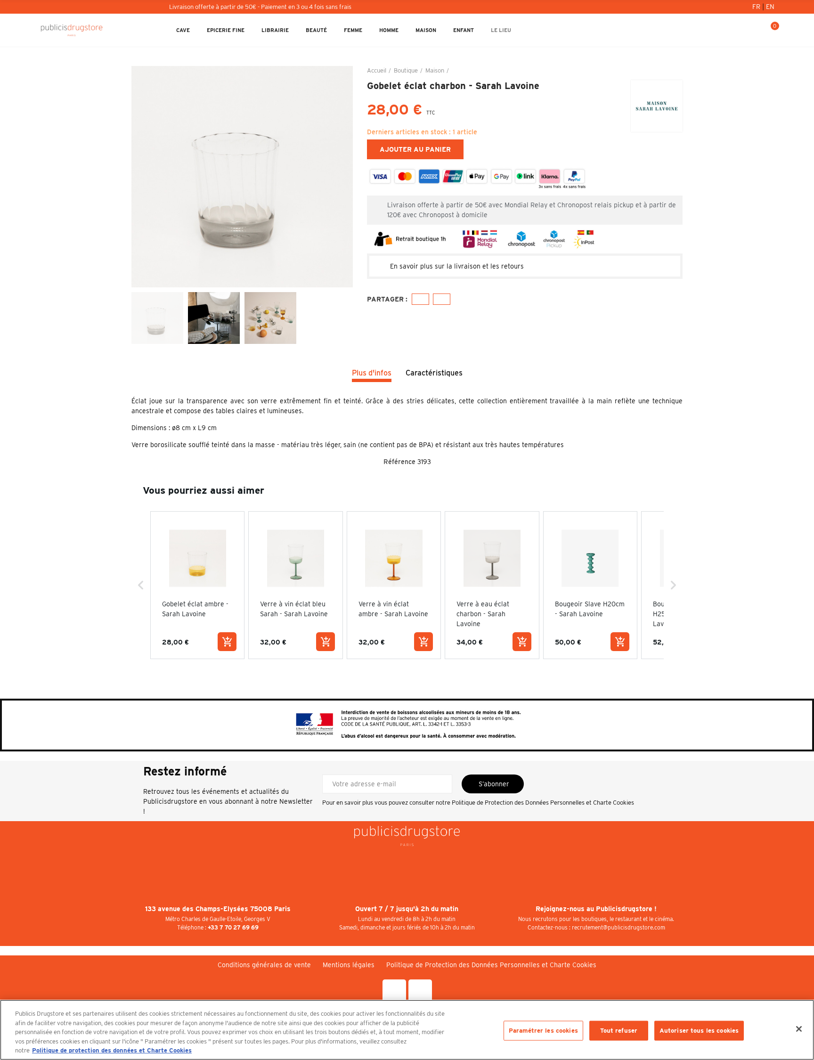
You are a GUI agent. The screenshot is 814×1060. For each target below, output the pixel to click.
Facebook (420, 299)
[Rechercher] (739, 30)
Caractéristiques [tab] (434, 372)
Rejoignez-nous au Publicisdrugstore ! (596, 909)
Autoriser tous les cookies (699, 1030)
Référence (399, 461)
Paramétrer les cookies (543, 1030)
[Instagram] (420, 991)
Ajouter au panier (415, 149)
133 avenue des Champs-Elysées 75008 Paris (218, 909)
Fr (757, 6)
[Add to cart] (227, 641)
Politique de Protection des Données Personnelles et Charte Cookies (543, 802)
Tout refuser (619, 1030)
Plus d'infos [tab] (371, 372)
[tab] (524, 266)
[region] (407, 1030)
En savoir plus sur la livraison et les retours (457, 266)
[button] (140, 585)
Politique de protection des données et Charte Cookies (112, 1050)
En (770, 6)
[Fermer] (799, 1029)
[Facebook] (394, 991)
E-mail (441, 299)
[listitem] (197, 585)
